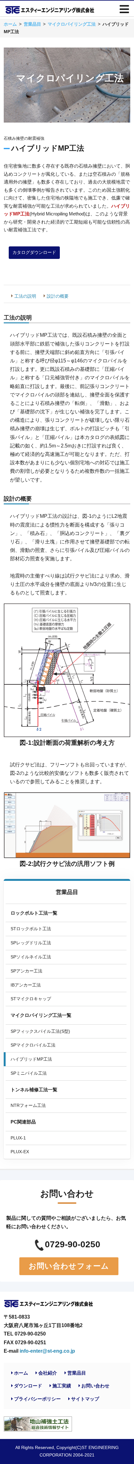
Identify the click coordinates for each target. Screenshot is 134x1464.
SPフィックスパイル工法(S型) (40, 1031)
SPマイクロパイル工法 (33, 1045)
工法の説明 (25, 296)
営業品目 (67, 892)
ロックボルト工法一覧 (34, 913)
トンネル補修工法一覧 (34, 1089)
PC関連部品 (23, 1121)
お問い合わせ (95, 1385)
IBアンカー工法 (26, 984)
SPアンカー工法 (26, 970)
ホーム (21, 1373)
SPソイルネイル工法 (31, 956)
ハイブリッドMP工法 (31, 1059)
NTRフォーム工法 (28, 1105)
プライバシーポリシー (37, 1398)
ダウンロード (28, 1385)
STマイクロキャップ (31, 998)
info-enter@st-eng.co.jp (47, 1351)
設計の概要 (58, 296)
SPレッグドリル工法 (31, 942)
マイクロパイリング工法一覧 (41, 1015)
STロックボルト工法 (31, 928)
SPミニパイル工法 (29, 1073)
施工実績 (61, 1385)
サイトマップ (85, 1398)
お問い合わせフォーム (69, 1266)
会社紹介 (47, 1373)
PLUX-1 (18, 1137)
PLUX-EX (20, 1151)
